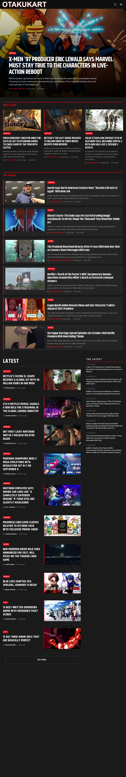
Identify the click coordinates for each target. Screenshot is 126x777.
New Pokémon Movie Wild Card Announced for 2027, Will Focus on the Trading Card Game (21, 554)
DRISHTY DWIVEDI (18, 89)
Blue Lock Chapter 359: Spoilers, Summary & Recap (20, 583)
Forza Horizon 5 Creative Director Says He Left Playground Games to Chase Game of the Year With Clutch (22, 143)
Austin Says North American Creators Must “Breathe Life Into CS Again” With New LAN (82, 190)
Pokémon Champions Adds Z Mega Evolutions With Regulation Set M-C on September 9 (20, 464)
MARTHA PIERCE (56, 347)
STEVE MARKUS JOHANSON (60, 260)
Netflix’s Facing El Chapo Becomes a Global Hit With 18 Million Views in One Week (21, 380)
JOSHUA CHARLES (57, 233)
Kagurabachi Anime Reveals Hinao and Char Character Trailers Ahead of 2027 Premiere (81, 307)
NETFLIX (48, 133)
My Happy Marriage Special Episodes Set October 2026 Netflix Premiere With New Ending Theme (81, 335)
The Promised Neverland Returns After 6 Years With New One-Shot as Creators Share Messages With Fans (83, 248)
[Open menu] (121, 4)
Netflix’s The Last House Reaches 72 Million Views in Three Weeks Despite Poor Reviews (62, 141)
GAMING (7, 133)
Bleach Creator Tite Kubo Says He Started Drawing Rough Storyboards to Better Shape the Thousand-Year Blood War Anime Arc (83, 219)
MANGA (6, 576)
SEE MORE (41, 659)
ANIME (50, 210)
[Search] (115, 4)
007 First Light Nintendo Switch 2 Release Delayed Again (19, 435)
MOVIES (12, 53)
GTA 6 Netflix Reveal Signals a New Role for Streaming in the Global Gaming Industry (21, 407)
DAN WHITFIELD (52, 157)
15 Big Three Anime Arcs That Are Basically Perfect (21, 639)
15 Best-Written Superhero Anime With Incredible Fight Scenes (20, 611)
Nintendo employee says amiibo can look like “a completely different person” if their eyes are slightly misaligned (18, 495)
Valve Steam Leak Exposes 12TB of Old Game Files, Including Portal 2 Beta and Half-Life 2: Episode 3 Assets (103, 143)
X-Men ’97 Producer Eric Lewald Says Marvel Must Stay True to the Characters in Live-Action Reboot (61, 66)
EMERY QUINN (10, 160)
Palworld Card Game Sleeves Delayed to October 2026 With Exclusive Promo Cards (21, 526)
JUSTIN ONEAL (93, 163)
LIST (5, 602)
